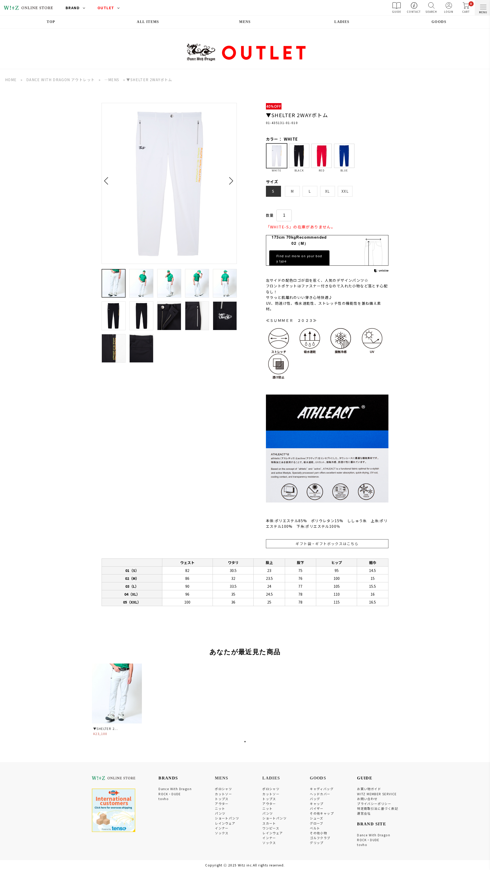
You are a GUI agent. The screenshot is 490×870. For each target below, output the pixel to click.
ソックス (222, 833)
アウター (222, 803)
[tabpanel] (117, 700)
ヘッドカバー (320, 794)
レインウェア (225, 823)
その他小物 (318, 833)
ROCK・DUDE (169, 794)
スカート (269, 823)
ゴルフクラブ (320, 838)
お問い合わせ (367, 799)
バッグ (315, 799)
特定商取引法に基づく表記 (377, 808)
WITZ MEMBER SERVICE (377, 794)
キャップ (317, 803)
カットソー (223, 794)
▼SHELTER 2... (105, 728)
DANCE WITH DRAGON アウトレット (60, 79)
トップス (222, 799)
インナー (222, 828)
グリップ (317, 842)
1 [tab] (245, 741)
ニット (220, 808)
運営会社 (364, 813)
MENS (245, 22)
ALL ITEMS (148, 22)
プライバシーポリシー (374, 803)
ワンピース (270, 828)
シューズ (316, 818)
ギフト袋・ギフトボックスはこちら (327, 543)
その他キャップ (322, 813)
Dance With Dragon (175, 789)
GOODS (439, 22)
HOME (11, 79)
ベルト (315, 828)
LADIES (341, 22)
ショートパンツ (227, 818)
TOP (51, 22)
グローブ (316, 823)
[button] (107, 177)
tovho (163, 799)
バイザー (317, 808)
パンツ (220, 813)
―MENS (111, 79)
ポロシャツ (223, 789)
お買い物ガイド (369, 789)
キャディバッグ (322, 789)
